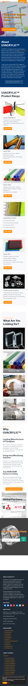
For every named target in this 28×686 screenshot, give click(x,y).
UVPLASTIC (23, 50)
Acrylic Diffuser (8, 637)
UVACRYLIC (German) (10, 668)
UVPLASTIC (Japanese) (10, 663)
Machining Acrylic (9, 648)
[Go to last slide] (4, 338)
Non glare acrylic (8, 646)
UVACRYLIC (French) (9, 673)
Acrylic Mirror (8, 635)
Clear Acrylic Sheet (9, 630)
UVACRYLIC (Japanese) (10, 670)
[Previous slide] (4, 362)
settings (12, 680)
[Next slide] (24, 338)
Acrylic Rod (7, 642)
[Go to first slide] (24, 362)
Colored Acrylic (8, 632)
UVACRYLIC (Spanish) (10, 667)
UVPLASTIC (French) (9, 658)
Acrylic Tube (7, 644)
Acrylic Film (7, 639)
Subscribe (23, 539)
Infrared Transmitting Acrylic (11, 641)
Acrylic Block (7, 634)
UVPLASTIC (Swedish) (10, 665)
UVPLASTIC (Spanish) (10, 661)
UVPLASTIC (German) (10, 660)
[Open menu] (25, 2)
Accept (5, 682)
